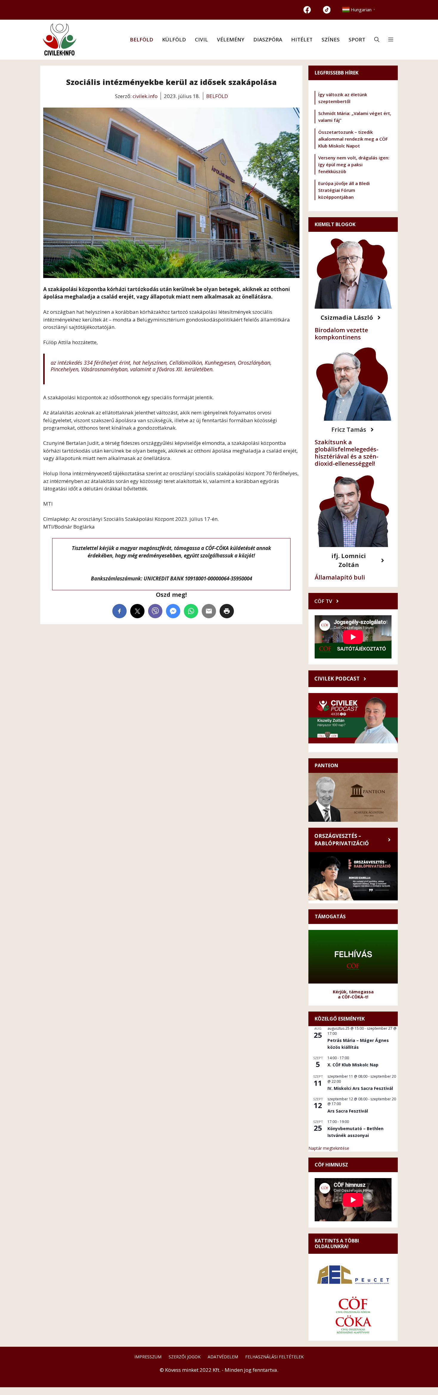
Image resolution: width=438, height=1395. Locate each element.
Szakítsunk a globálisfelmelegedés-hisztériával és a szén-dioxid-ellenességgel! (346, 452)
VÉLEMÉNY (230, 39)
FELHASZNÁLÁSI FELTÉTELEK (274, 1357)
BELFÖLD (141, 39)
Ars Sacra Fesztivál (347, 1111)
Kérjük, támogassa (353, 992)
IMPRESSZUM (147, 1357)
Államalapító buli (340, 577)
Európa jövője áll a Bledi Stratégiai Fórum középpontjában (344, 190)
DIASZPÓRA (267, 39)
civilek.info (145, 96)
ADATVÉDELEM (223, 1357)
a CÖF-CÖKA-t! (353, 997)
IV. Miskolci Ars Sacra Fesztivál (360, 1088)
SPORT (357, 39)
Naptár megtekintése (328, 1148)
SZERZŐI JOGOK (185, 1357)
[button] (377, 40)
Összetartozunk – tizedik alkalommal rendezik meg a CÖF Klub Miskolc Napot (353, 139)
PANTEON (326, 765)
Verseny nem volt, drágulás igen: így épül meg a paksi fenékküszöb (353, 164)
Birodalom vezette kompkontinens (341, 333)
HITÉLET (302, 39)
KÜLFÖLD (174, 39)
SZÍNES (330, 39)
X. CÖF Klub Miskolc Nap (352, 1065)
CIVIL (201, 39)
